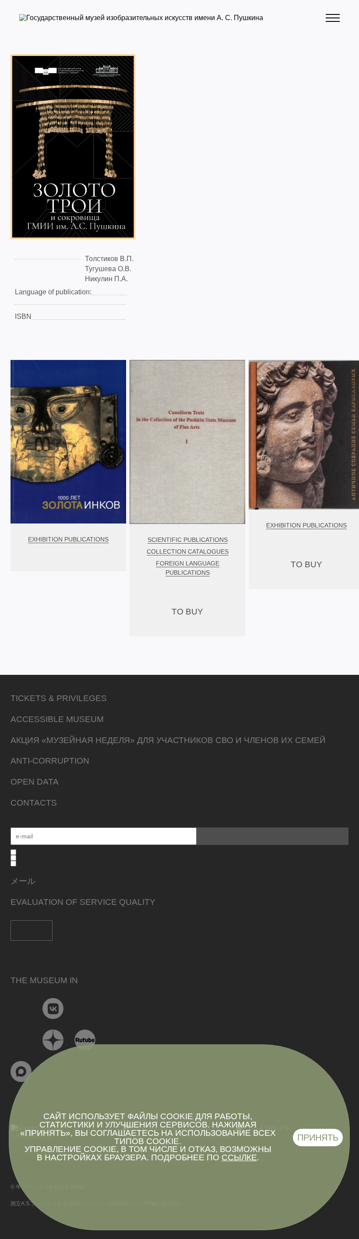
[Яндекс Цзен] (53, 1040)
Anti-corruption (50, 760)
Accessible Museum (57, 719)
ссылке (239, 1157)
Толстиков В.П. (109, 258)
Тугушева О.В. (108, 268)
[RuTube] (85, 1040)
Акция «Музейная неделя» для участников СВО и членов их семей (168, 740)
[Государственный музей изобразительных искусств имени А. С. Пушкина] (141, 17)
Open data (35, 781)
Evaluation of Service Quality (83, 902)
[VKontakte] (53, 1008)
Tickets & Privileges (59, 698)
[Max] (21, 1071)
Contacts (34, 802)
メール (23, 881)
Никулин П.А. (106, 279)
